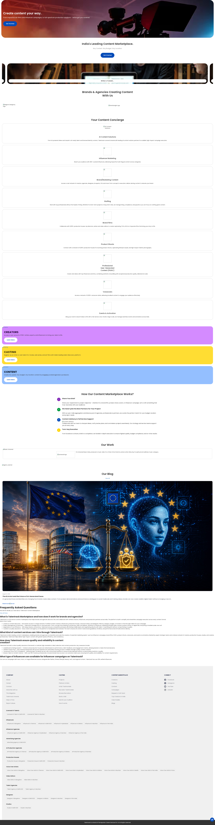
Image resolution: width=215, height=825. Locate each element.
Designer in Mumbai (56, 798)
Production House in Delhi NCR (36, 761)
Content (114, 686)
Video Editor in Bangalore (14, 780)
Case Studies (116, 700)
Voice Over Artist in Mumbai (112, 770)
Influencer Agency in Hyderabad (37, 733)
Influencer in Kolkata (76, 723)
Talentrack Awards (12, 696)
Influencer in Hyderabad (61, 723)
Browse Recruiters (65, 693)
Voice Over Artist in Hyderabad (74, 770)
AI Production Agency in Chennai (16, 751)
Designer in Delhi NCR (28, 798)
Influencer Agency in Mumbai (57, 733)
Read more (6, 603)
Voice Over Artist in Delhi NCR (54, 770)
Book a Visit (62, 696)
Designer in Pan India (71, 798)
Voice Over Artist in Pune (167, 770)
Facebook (171, 680)
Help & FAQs (10, 700)
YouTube (170, 686)
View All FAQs (4, 613)
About (8, 680)
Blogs (113, 703)
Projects (61, 680)
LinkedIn (170, 690)
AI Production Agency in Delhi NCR (39, 751)
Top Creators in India (118, 696)
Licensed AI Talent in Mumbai (36, 714)
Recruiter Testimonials (66, 690)
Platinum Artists (64, 683)
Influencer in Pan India (106, 723)
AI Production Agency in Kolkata (60, 751)
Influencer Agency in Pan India (77, 733)
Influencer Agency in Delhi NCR (16, 733)
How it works (63, 703)
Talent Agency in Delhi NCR (15, 789)
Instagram (171, 683)
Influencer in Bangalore (14, 723)
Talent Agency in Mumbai (32, 789)
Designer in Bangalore (13, 798)
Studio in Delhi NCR (12, 808)
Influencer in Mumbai (91, 723)
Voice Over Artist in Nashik (130, 770)
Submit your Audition (65, 700)
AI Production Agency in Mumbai (81, 751)
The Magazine (10, 693)
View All (107, 478)
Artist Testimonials (65, 686)
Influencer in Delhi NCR (44, 723)
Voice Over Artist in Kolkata (94, 770)
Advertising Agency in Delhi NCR (16, 742)
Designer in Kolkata (42, 798)
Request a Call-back (118, 693)
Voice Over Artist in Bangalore (16, 770)
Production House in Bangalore (16, 761)
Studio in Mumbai (26, 808)
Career (8, 683)
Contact (9, 686)
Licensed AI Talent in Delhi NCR (16, 714)
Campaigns (115, 690)
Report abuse (10, 703)
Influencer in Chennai (29, 723)
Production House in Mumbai (56, 761)
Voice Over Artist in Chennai (35, 770)
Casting (114, 683)
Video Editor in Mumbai (30, 780)
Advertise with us (11, 690)
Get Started (10, 24)
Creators (114, 680)
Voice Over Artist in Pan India (149, 770)
